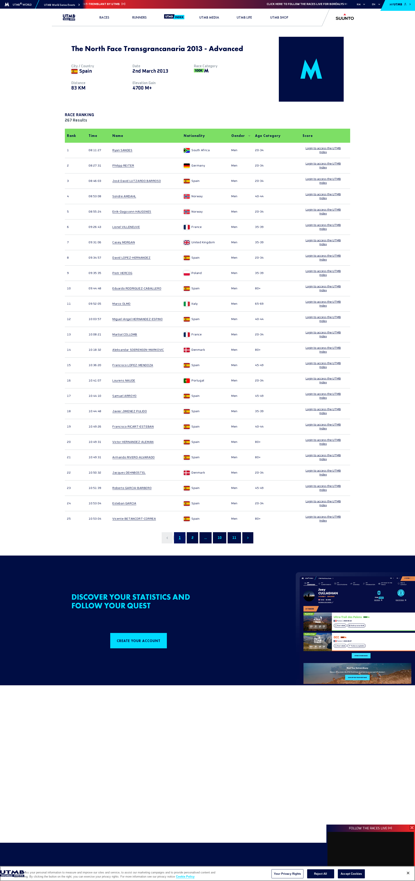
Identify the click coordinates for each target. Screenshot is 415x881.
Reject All (320, 873)
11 (234, 538)
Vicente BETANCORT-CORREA (134, 518)
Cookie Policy (185, 876)
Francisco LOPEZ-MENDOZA (132, 365)
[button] (62, 5)
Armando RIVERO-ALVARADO (133, 457)
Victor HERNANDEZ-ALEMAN (133, 442)
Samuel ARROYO (124, 395)
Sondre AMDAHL (124, 196)
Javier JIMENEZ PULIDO (129, 411)
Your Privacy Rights (287, 873)
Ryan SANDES (122, 150)
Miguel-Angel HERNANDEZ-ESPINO (137, 319)
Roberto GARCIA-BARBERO (132, 488)
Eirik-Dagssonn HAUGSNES (131, 211)
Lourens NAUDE (123, 380)
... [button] (205, 538)
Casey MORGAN (123, 242)
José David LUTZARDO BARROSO (136, 181)
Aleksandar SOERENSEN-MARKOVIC (138, 349)
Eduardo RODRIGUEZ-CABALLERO (136, 288)
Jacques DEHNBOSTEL (129, 472)
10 (220, 538)
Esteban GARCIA (124, 503)
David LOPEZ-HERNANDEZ (131, 257)
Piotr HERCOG (122, 273)
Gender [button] (238, 135)
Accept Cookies (351, 873)
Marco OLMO (121, 303)
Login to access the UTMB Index (323, 150)
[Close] (408, 873)
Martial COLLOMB (124, 334)
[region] (207, 873)
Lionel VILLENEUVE (126, 227)
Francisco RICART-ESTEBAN (133, 426)
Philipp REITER (123, 165)
